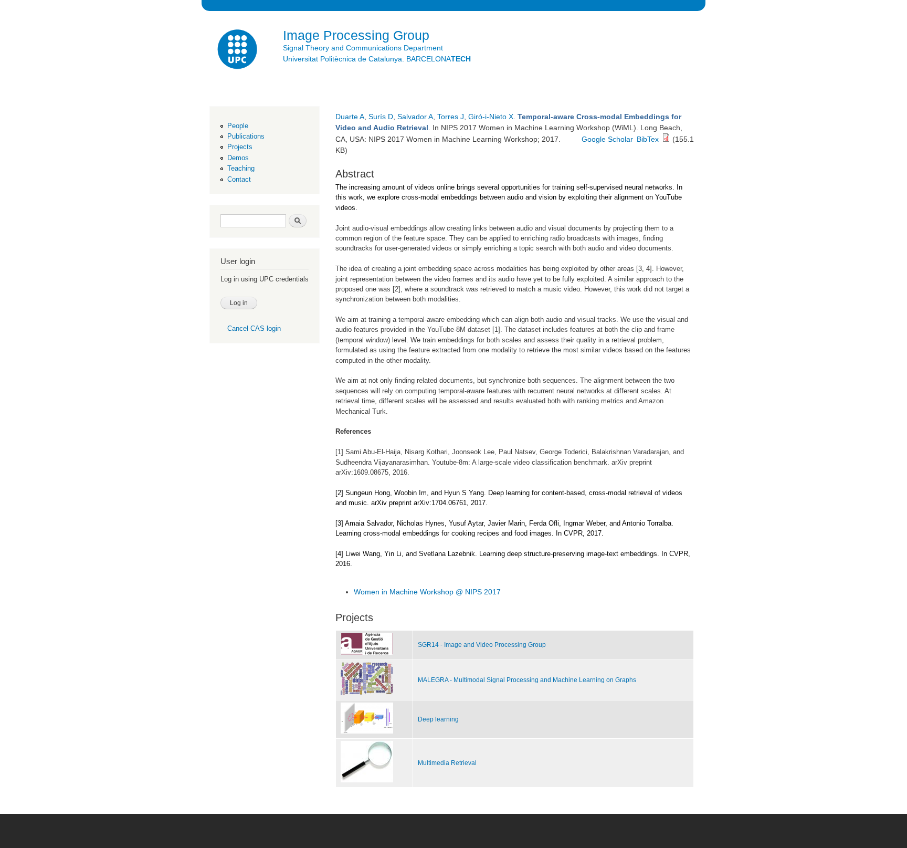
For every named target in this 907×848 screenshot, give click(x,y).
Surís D (380, 116)
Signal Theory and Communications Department (363, 48)
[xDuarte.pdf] (666, 139)
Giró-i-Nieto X (490, 116)
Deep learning (438, 719)
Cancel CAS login (254, 328)
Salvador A (415, 116)
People (237, 126)
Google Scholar (607, 139)
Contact (239, 179)
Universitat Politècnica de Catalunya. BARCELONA (377, 59)
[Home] (238, 50)
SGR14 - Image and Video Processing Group (482, 644)
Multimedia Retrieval (447, 763)
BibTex (648, 139)
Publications (246, 136)
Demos (238, 158)
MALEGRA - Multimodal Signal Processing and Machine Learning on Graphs (527, 680)
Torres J (450, 116)
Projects (239, 147)
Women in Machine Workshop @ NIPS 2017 (427, 592)
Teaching (241, 168)
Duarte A (349, 116)
